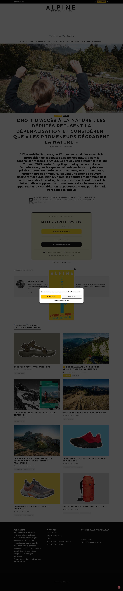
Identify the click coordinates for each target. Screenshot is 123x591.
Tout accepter (51, 297)
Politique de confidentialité (61, 300)
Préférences (71, 297)
